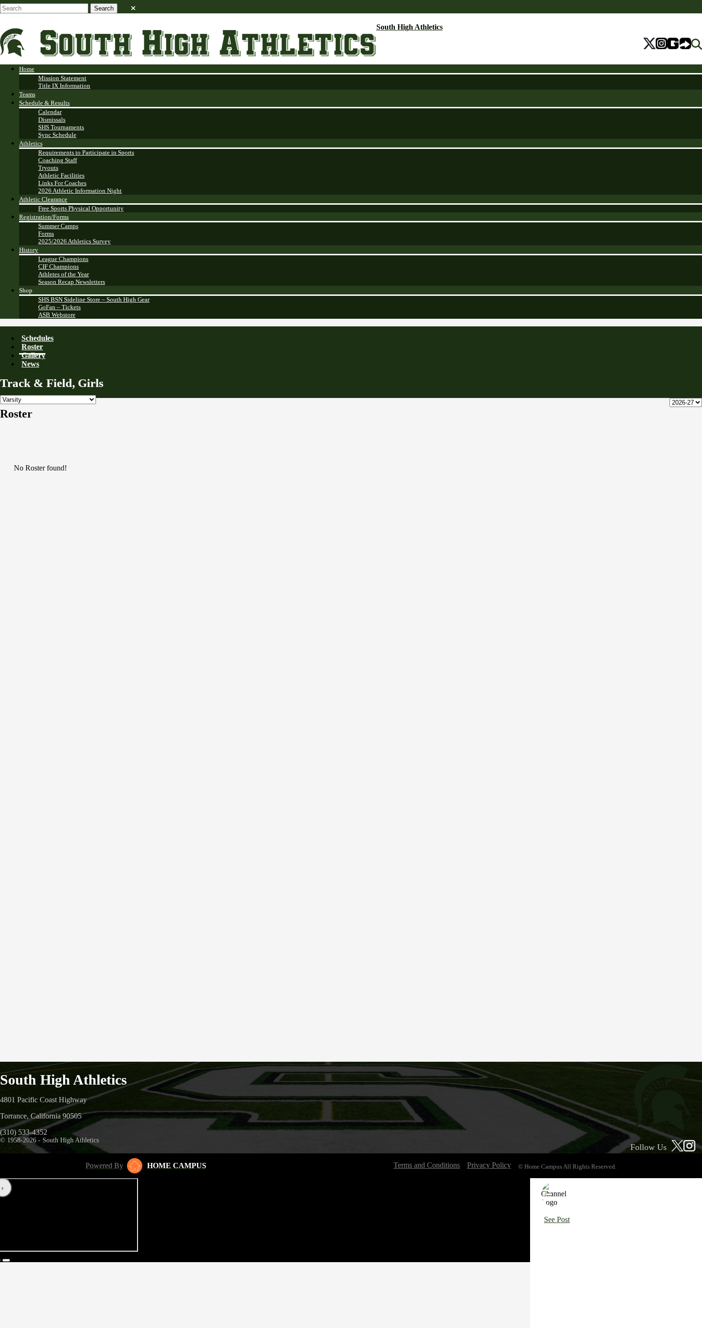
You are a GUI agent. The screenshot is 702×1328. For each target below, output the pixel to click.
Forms (46, 233)
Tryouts (48, 167)
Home (26, 69)
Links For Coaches (62, 183)
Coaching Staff (57, 160)
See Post (557, 1219)
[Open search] (696, 44)
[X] (649, 44)
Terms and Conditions (427, 1165)
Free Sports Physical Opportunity (81, 208)
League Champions (63, 258)
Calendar (50, 111)
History (28, 249)
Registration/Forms (44, 216)
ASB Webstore (56, 314)
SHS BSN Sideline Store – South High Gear (93, 299)
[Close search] (133, 6)
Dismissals (51, 119)
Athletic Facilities (61, 175)
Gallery (33, 355)
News (30, 364)
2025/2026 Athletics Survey (74, 241)
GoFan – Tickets (59, 307)
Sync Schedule (57, 134)
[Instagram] (661, 44)
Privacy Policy (489, 1165)
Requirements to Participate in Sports (86, 152)
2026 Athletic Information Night (80, 190)
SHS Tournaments (61, 127)
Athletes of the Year (63, 274)
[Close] (549, 1194)
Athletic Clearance (43, 199)
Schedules (37, 338)
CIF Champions (58, 266)
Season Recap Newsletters (71, 281)
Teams (27, 94)
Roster (32, 347)
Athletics (31, 143)
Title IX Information (64, 85)
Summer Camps (58, 226)
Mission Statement (62, 78)
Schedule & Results (44, 102)
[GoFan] (679, 44)
